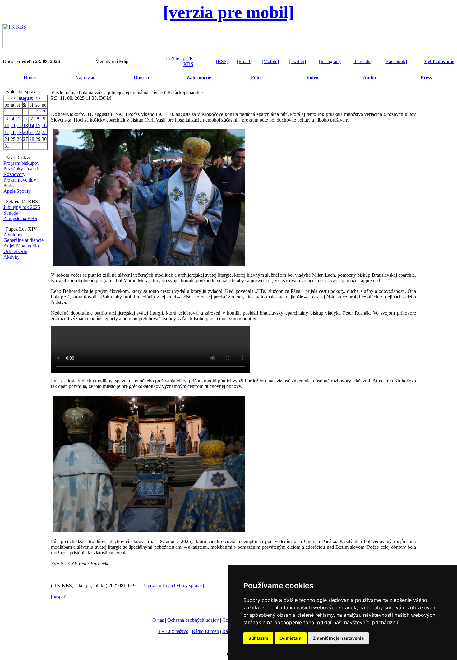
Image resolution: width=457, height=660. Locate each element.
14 (31, 125)
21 (31, 132)
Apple (9, 191)
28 (31, 139)
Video (312, 77)
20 (25, 132)
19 (19, 132)
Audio (369, 77)
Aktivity (11, 257)
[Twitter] (297, 61)
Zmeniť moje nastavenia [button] (338, 638)
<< (13, 98)
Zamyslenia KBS (20, 218)
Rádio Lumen (205, 631)
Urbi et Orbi (15, 251)
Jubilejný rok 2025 (21, 207)
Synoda (10, 212)
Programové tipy (19, 179)
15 (37, 125)
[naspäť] (59, 596)
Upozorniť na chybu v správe (173, 585)
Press (426, 77)
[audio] (33, 245)
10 (6, 125)
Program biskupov (21, 163)
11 (13, 125)
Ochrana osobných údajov (193, 620)
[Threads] (362, 61)
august (26, 98)
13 (25, 125)
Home (30, 77)
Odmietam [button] (290, 638)
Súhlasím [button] (258, 638)
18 (13, 132)
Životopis (12, 234)
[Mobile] (270, 61)
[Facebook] (396, 61)
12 (19, 125)
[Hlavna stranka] (14, 46)
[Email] (244, 61)
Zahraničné (199, 77)
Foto (256, 77)
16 (44, 125)
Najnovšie (85, 77)
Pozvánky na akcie (21, 168)
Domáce (142, 77)
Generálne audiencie (23, 240)
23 (44, 132)
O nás (158, 620)
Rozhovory (14, 174)
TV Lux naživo (173, 631)
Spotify (23, 191)
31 (6, 146)
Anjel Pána (14, 245)
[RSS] (222, 61)
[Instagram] (330, 61)
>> (38, 98)
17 (6, 132)
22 (37, 132)
